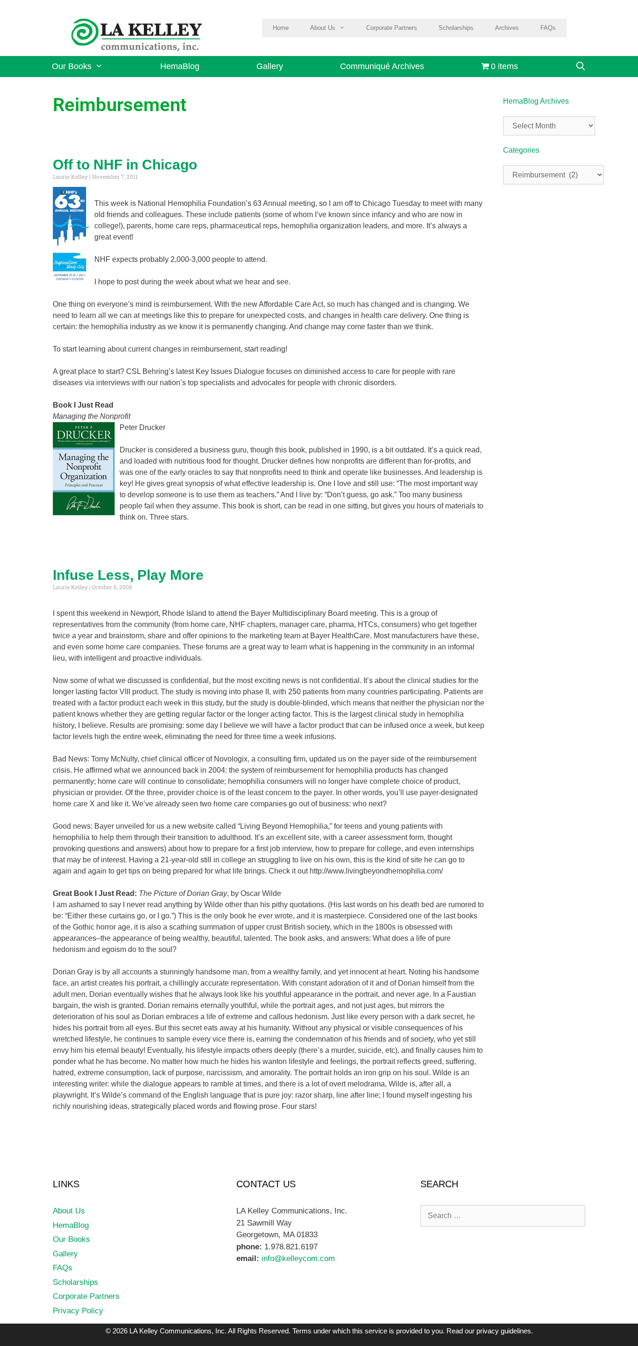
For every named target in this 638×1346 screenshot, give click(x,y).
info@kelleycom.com (297, 1258)
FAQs (548, 27)
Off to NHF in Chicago (125, 164)
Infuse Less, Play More (128, 575)
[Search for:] (502, 1215)
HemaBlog (179, 66)
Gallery (269, 66)
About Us (322, 27)
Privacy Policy (78, 1310)
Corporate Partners (391, 27)
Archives (507, 27)
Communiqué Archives (382, 66)
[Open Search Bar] (580, 66)
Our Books (72, 66)
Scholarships (456, 27)
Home (281, 27)
